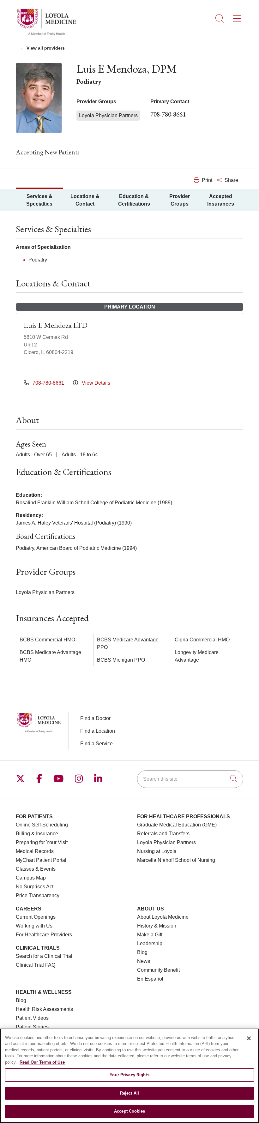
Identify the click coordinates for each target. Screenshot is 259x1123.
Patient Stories (32, 1027)
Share (230, 180)
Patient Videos (32, 1018)
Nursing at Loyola (157, 851)
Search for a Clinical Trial (44, 956)
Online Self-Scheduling (42, 824)
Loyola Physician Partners (166, 842)
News (143, 961)
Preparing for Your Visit (42, 842)
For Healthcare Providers (44, 934)
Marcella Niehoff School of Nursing (176, 860)
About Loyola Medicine (163, 917)
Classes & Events (36, 869)
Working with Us (34, 925)
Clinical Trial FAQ (35, 965)
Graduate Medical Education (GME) (177, 824)
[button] (238, 16)
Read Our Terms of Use (42, 1062)
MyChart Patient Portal (41, 860)
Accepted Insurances (220, 200)
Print (206, 180)
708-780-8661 (168, 114)
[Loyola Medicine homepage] (46, 34)
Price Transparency (37, 895)
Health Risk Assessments (44, 1009)
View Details (95, 383)
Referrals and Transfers (163, 833)
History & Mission (156, 925)
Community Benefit (158, 970)
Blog (142, 952)
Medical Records (35, 851)
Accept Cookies (129, 1111)
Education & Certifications (134, 200)
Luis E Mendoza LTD (55, 325)
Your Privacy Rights (129, 1074)
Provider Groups (179, 200)
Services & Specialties (39, 200)
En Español (150, 979)
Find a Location (97, 731)
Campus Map (31, 877)
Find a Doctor (95, 718)
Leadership (149, 943)
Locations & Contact (84, 200)
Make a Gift (149, 934)
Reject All (129, 1093)
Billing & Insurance (37, 833)
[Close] (249, 1038)
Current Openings (36, 917)
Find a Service (96, 743)
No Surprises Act (34, 886)
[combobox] (190, 779)
